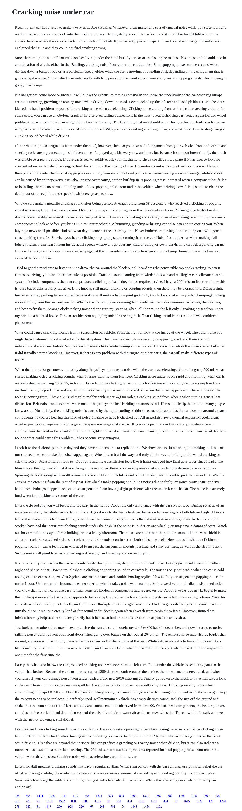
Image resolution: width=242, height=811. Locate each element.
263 (102, 806)
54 (123, 806)
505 (28, 795)
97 (108, 801)
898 (121, 795)
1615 (187, 801)
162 (17, 801)
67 (91, 806)
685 (28, 806)
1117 (75, 795)
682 (170, 795)
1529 (199, 801)
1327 (146, 795)
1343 (134, 806)
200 (59, 806)
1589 (85, 801)
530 (118, 801)
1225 (99, 795)
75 (38, 801)
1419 (49, 801)
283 (28, 801)
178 (211, 801)
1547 (154, 801)
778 (17, 806)
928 (70, 806)
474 (129, 801)
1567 (158, 795)
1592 (62, 801)
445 (48, 806)
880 (73, 801)
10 (175, 801)
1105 (194, 795)
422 (218, 795)
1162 (159, 806)
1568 (206, 795)
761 (113, 806)
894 (165, 801)
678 (110, 795)
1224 (223, 801)
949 (64, 795)
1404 (40, 795)
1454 (146, 806)
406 (87, 795)
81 (38, 806)
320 (81, 806)
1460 (133, 795)
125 (17, 795)
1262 (52, 795)
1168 (182, 795)
